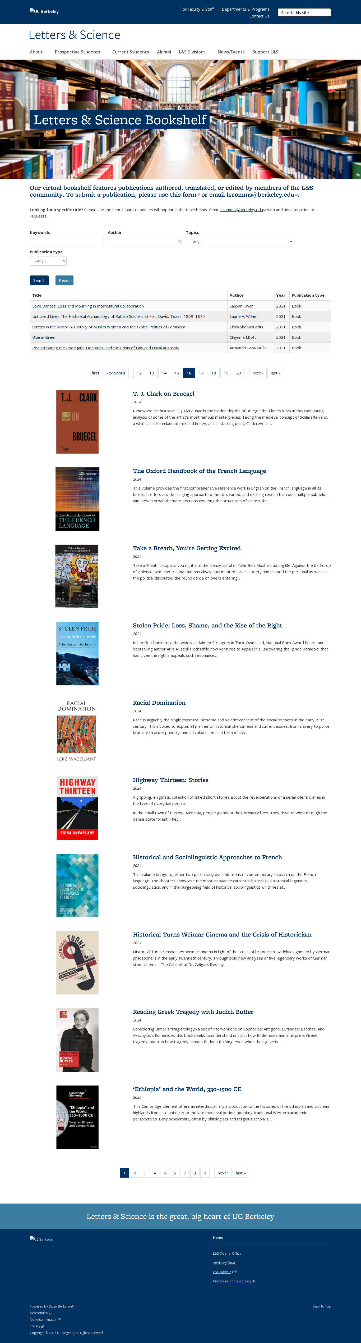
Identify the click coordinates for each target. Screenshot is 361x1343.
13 (153, 374)
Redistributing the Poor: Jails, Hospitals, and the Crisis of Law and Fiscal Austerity (105, 347)
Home (218, 1237)
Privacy (37, 1326)
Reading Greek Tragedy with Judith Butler (193, 1011)
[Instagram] (55, 1248)
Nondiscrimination (45, 1319)
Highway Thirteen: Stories (171, 780)
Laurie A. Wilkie (243, 316)
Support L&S (265, 52)
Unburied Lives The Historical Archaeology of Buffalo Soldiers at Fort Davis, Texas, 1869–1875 (118, 316)
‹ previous (118, 374)
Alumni (164, 52)
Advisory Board (225, 1262)
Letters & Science (75, 35)
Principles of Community (234, 1281)
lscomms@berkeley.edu (262, 194)
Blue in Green (44, 337)
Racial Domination (159, 702)
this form (185, 194)
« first (96, 374)
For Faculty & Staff (197, 9)
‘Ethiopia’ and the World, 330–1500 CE (187, 1089)
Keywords (40, 232)
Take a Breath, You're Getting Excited (187, 548)
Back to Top (322, 1306)
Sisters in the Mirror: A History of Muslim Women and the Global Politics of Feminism (108, 326)
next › (260, 374)
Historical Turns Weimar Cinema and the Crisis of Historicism (222, 934)
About (37, 52)
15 (178, 374)
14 (166, 374)
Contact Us (259, 16)
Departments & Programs (246, 9)
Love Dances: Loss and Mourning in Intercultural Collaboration (88, 306)
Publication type (46, 251)
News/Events (231, 52)
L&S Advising (225, 1271)
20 (240, 374)
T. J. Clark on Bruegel (164, 393)
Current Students (130, 52)
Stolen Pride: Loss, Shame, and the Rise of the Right (207, 625)
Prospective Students (78, 52)
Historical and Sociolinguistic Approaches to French (207, 857)
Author (115, 232)
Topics (192, 232)
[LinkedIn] (45, 1248)
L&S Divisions (193, 52)
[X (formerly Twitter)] (35, 1248)
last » (277, 374)
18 (215, 374)
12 (141, 374)
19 (228, 374)
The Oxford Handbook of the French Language (199, 471)
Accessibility (40, 1313)
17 (203, 374)
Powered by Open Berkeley (52, 1306)
